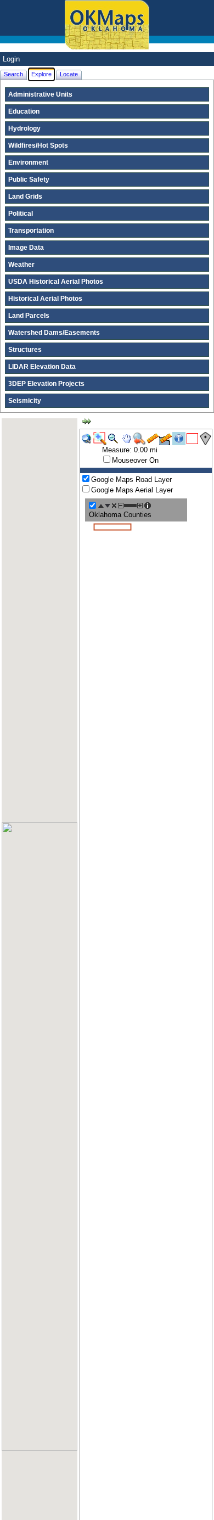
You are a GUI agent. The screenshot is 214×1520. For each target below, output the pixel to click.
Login (11, 59)
